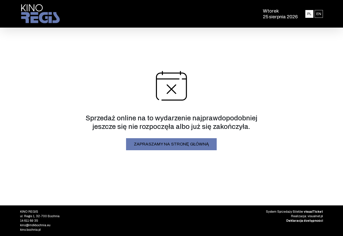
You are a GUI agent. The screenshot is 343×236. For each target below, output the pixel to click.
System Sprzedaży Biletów (294, 211)
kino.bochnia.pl (30, 229)
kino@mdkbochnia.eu (35, 225)
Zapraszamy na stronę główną (171, 144)
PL (310, 14)
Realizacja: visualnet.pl (307, 216)
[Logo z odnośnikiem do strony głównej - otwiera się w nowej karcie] (107, 14)
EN (319, 14)
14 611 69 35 (29, 220)
